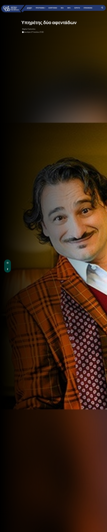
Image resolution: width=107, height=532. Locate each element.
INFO (68, 8)
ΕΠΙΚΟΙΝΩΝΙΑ (88, 8)
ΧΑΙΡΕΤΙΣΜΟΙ (52, 8)
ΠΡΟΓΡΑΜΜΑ (40, 8)
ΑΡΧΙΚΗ (29, 8)
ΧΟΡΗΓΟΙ (77, 8)
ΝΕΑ (62, 8)
